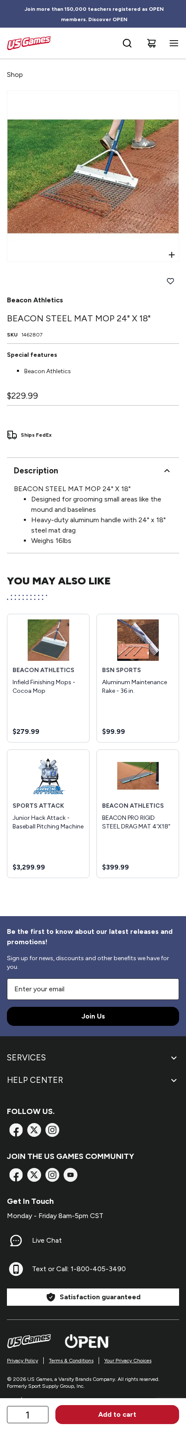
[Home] (29, 43)
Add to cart (117, 1414)
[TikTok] (70, 1175)
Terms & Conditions (71, 1361)
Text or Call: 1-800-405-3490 (79, 1269)
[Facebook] (16, 1130)
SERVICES (26, 1058)
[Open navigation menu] (172, 43)
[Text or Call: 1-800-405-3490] (16, 1269)
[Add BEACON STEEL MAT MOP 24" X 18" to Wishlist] (170, 281)
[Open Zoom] (172, 255)
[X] (34, 1130)
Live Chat (47, 1240)
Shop (15, 74)
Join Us (93, 1016)
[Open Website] (87, 1341)
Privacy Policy (22, 1361)
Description (36, 471)
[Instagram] (52, 1130)
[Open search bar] (127, 43)
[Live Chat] (16, 1240)
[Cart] (151, 43)
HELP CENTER (35, 1080)
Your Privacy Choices (127, 1361)
